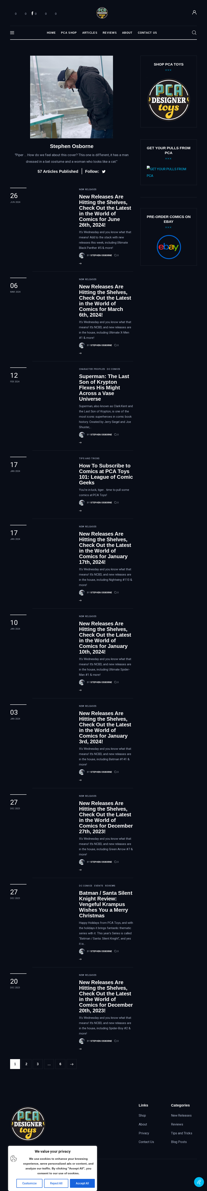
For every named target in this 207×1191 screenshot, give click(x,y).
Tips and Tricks (181, 1133)
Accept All (82, 1183)
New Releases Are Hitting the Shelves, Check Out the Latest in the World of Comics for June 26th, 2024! (105, 211)
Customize (29, 1183)
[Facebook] (167, 1175)
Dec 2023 (15, 808)
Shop (142, 1115)
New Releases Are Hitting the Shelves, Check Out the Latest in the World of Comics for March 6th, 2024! (105, 301)
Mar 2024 (15, 292)
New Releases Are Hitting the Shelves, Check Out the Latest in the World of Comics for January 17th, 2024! (105, 548)
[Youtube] (184, 1175)
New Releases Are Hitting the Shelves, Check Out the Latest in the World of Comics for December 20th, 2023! (106, 996)
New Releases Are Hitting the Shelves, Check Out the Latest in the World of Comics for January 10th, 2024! (105, 638)
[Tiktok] (193, 1175)
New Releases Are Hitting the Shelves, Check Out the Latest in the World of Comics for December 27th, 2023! (106, 817)
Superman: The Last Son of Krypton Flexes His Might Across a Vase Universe (104, 387)
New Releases (181, 1115)
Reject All (56, 1183)
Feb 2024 (14, 381)
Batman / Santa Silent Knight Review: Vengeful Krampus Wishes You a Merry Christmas (105, 904)
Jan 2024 (15, 471)
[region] (52, 1168)
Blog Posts (179, 1142)
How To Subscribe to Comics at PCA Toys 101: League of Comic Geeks (106, 474)
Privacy (144, 1133)
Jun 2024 (15, 202)
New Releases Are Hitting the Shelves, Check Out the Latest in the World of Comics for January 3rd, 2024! (105, 727)
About (143, 1124)
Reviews (177, 1124)
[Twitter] (176, 1175)
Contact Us (146, 1142)
